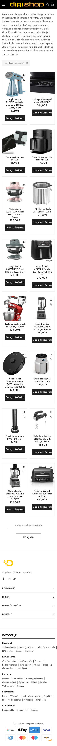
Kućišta (37, 664)
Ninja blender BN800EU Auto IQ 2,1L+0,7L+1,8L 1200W (15, 495)
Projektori (48, 696)
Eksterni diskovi (8, 668)
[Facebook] (3, 579)
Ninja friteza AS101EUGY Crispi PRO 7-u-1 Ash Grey (14, 269)
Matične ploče (25, 661)
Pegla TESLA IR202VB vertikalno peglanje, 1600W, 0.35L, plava (14, 103)
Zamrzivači (22, 709)
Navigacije (28, 699)
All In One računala (46, 647)
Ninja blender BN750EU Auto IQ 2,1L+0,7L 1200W (42, 326)
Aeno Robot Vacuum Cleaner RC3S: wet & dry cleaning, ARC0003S (15, 382)
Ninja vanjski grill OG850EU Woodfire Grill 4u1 (42, 493)
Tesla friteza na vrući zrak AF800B (42, 158)
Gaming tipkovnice (34, 678)
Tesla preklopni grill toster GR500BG (42, 101)
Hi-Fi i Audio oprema (11, 699)
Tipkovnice (23, 682)
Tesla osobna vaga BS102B (15, 158)
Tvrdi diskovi (25, 664)
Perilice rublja (8, 709)
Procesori (39, 661)
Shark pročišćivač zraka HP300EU (42, 380)
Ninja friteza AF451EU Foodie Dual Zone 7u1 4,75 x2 (42, 270)
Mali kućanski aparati (14, 63)
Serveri (19, 650)
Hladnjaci (22, 668)
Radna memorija (9, 664)
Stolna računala (9, 647)
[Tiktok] (14, 579)
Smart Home (41, 699)
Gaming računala (27, 647)
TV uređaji (14, 696)
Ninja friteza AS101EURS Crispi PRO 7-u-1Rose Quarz (15, 213)
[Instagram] (9, 579)
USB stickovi (18, 678)
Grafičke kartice (9, 661)
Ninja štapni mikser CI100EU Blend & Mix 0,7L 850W (42, 439)
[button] (23, 80)
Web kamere (8, 685)
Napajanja (47, 664)
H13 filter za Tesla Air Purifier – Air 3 (42, 210)
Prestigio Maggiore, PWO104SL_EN (15, 437)
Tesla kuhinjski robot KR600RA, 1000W (15, 325)
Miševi (34, 682)
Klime (4, 696)
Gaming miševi (9, 682)
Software (29, 650)
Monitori (6, 678)
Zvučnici (20, 685)
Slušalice (43, 682)
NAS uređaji (7, 650)
